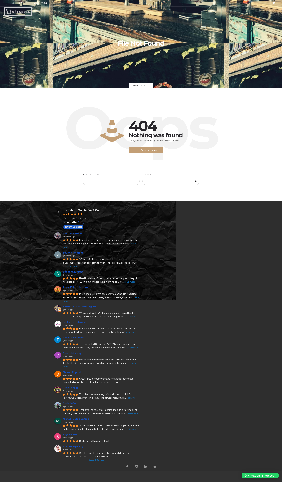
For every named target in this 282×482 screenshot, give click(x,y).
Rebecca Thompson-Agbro (79, 306)
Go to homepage (149, 150)
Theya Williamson (73, 337)
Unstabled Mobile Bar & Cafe (82, 210)
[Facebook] (268, 3)
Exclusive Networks (74, 322)
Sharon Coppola (72, 372)
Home (135, 85)
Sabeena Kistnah (73, 271)
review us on (72, 226)
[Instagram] (274, 3)
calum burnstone (73, 252)
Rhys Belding (70, 434)
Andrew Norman (72, 233)
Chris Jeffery (70, 403)
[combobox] (111, 181)
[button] (260, 475)
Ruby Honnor (70, 387)
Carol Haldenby (72, 353)
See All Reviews (97, 460)
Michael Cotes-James (76, 419)
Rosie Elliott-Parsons (75, 287)
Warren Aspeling (73, 446)
